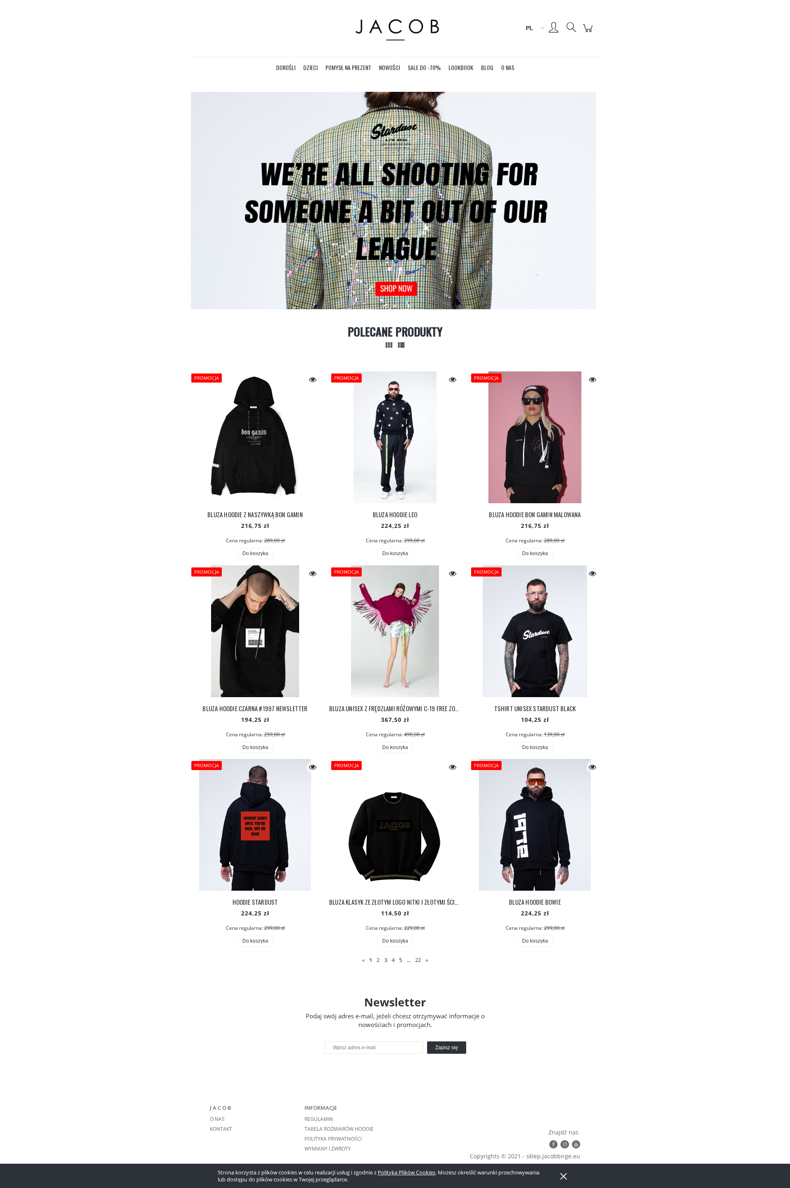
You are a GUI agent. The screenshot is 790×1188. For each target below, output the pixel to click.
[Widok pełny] (401, 345)
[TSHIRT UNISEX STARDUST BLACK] (535, 631)
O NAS (217, 1119)
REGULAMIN (318, 1119)
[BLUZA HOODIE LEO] (395, 437)
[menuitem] (286, 67)
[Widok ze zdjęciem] (389, 345)
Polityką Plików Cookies (406, 1172)
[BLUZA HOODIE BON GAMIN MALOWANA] (535, 437)
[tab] (379, 304)
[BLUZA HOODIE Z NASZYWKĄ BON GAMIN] (255, 437)
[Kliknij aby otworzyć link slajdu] (395, 200)
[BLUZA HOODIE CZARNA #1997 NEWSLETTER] (255, 631)
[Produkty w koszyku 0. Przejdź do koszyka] (589, 32)
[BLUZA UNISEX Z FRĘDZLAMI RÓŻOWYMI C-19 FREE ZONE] (395, 631)
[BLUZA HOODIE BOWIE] (535, 825)
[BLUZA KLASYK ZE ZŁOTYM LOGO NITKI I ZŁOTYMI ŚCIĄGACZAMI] (395, 825)
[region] (395, 200)
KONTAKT (221, 1128)
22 (418, 960)
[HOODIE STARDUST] (255, 825)
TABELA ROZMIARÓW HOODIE (339, 1128)
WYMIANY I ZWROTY (327, 1148)
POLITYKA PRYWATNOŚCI (333, 1138)
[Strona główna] (395, 28)
